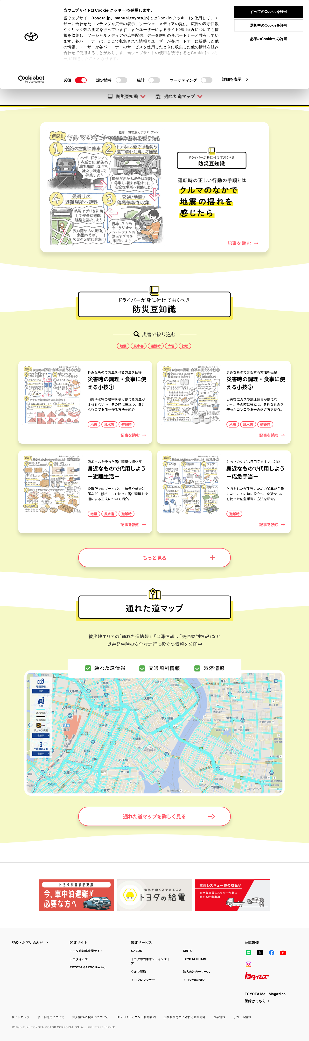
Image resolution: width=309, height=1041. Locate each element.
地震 (123, 345)
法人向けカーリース (196, 971)
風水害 (138, 345)
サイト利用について (50, 1017)
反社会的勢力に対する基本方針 (184, 1017)
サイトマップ (21, 1017)
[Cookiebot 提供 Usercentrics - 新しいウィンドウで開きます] (31, 79)
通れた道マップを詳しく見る (154, 816)
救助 (185, 345)
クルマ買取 (138, 971)
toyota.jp (102, 17)
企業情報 (219, 1017)
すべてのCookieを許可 (268, 11)
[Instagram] (249, 964)
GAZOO (136, 951)
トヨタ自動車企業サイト (86, 951)
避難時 (156, 345)
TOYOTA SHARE (195, 959)
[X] (260, 952)
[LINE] (249, 952)
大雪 (171, 345)
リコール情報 (242, 1017)
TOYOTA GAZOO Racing (87, 967)
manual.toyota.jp (131, 17)
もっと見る (154, 557)
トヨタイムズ (79, 959)
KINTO (187, 951)
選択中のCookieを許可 (268, 25)
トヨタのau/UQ (193, 980)
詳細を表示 (232, 79)
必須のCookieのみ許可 (268, 39)
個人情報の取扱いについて (90, 1017)
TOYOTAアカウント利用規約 (136, 1017)
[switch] (121, 80)
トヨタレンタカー (143, 980)
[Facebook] (271, 952)
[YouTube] (283, 952)
